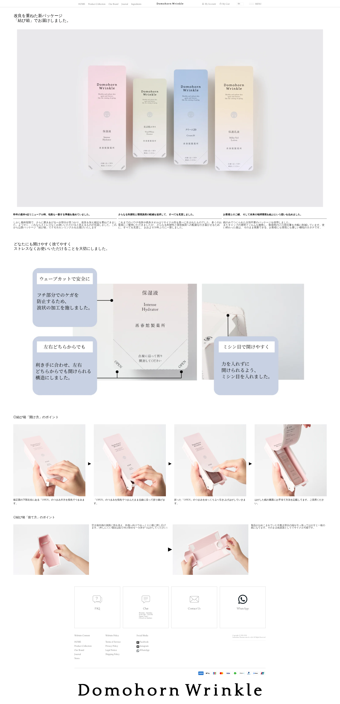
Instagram (144, 646)
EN (239, 4)
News (77, 658)
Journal (125, 4)
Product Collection (96, 4)
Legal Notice (111, 650)
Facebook (144, 642)
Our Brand (113, 4)
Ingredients (136, 4)
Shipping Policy (112, 654)
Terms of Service (113, 642)
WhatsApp (144, 650)
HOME (81, 4)
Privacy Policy (111, 646)
